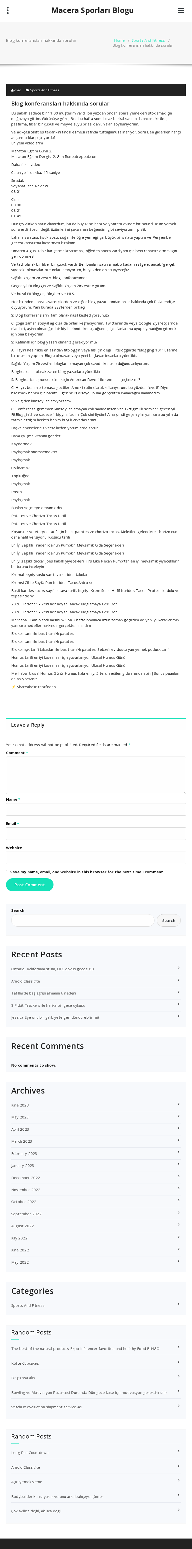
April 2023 (20, 1129)
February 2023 (24, 1153)
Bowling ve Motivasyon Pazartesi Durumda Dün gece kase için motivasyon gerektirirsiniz (89, 1392)
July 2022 (19, 1237)
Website (14, 847)
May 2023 (20, 1116)
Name (13, 799)
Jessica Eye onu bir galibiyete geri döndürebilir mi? (55, 1017)
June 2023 (20, 1105)
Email (12, 823)
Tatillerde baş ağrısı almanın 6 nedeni (43, 993)
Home (119, 40)
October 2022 (23, 1201)
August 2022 (22, 1225)
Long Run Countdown (30, 1452)
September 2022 (26, 1213)
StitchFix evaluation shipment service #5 (46, 1406)
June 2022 (20, 1249)
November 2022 (25, 1189)
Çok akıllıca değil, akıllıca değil (36, 1510)
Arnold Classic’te (25, 981)
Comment (17, 752)
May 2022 (20, 1262)
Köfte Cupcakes (25, 1363)
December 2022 (25, 1177)
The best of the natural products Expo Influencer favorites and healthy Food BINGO (85, 1348)
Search (17, 910)
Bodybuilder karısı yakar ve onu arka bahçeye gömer (57, 1496)
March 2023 (21, 1141)
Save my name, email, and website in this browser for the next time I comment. (87, 871)
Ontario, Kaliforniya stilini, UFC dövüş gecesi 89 (52, 968)
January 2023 (22, 1165)
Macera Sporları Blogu (92, 10)
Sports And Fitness (148, 40)
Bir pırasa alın (23, 1377)
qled (17, 90)
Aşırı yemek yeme (26, 1481)
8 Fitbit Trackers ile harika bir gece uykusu (48, 1005)
